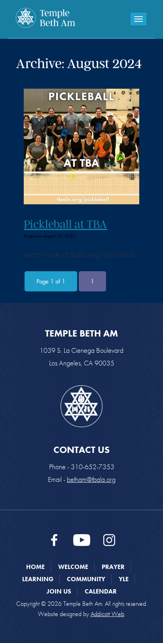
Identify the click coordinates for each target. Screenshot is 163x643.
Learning (37, 579)
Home (35, 567)
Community (86, 579)
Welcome (73, 567)
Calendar (101, 591)
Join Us (59, 591)
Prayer (113, 567)
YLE (124, 579)
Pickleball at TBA (65, 224)
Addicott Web (107, 614)
